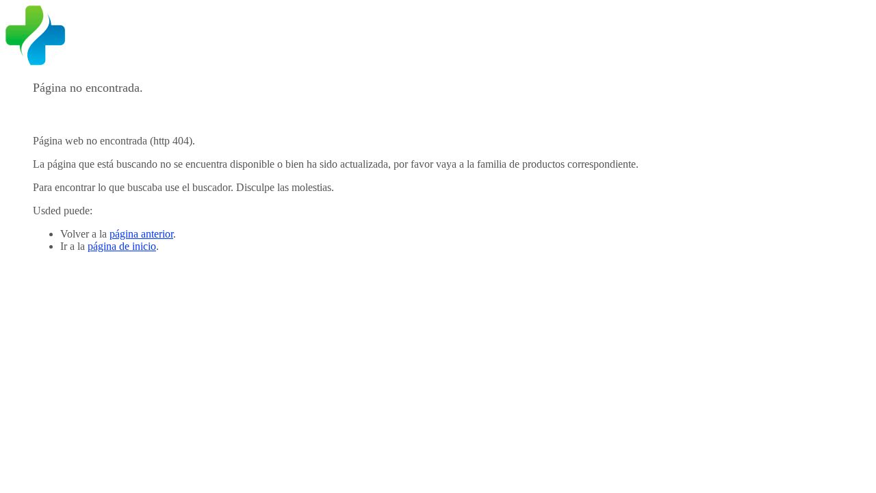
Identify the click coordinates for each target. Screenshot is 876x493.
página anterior (141, 234)
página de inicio (122, 246)
